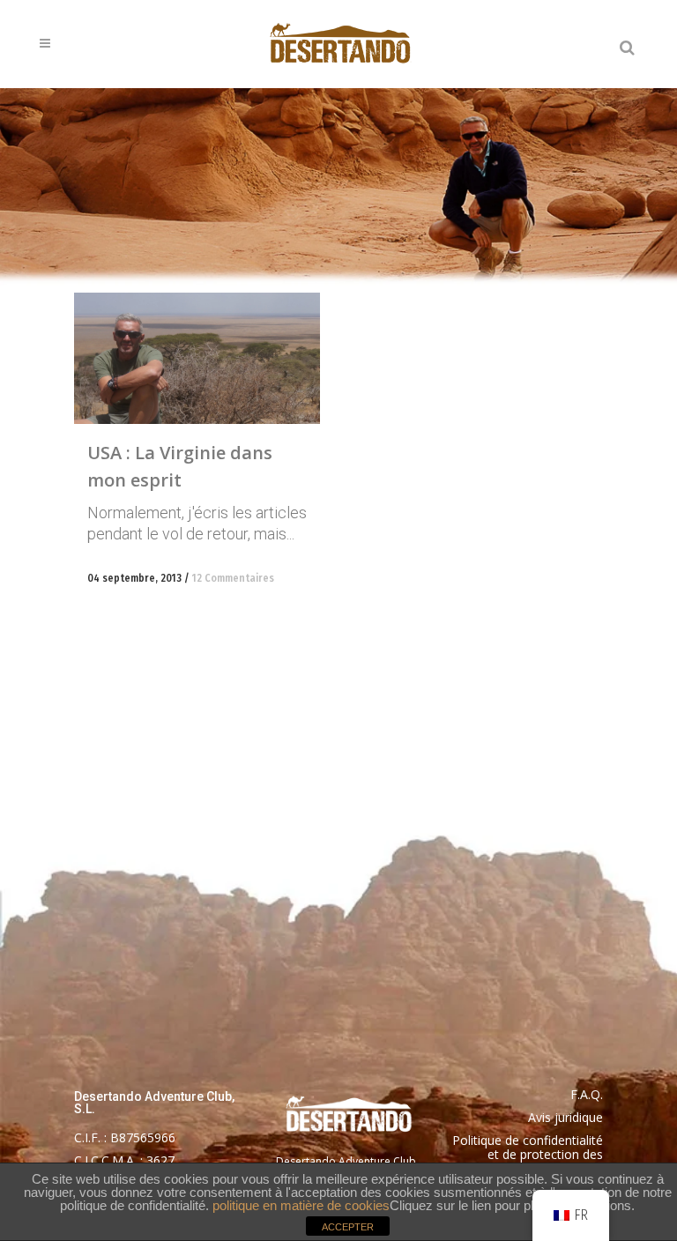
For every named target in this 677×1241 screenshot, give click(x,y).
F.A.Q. (586, 1094)
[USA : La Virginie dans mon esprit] (197, 358)
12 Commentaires (233, 578)
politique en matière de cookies (301, 1205)
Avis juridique (565, 1117)
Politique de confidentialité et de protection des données (527, 1154)
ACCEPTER (348, 1227)
